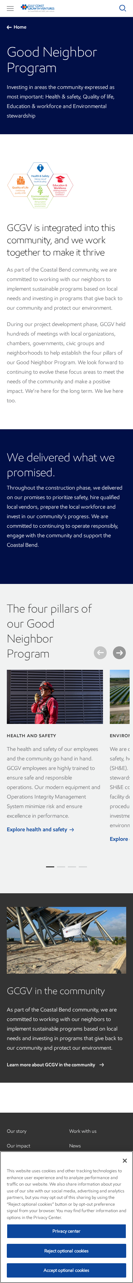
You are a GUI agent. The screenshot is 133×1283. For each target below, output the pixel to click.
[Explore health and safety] (55, 697)
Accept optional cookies (67, 1270)
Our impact (18, 1146)
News (75, 1146)
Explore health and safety (38, 829)
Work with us (83, 1131)
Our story (16, 1131)
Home (20, 27)
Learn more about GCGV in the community (51, 1065)
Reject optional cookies (66, 1250)
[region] (66, 1217)
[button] (10, 8)
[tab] (50, 866)
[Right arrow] (119, 653)
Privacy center (66, 1231)
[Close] (124, 1160)
